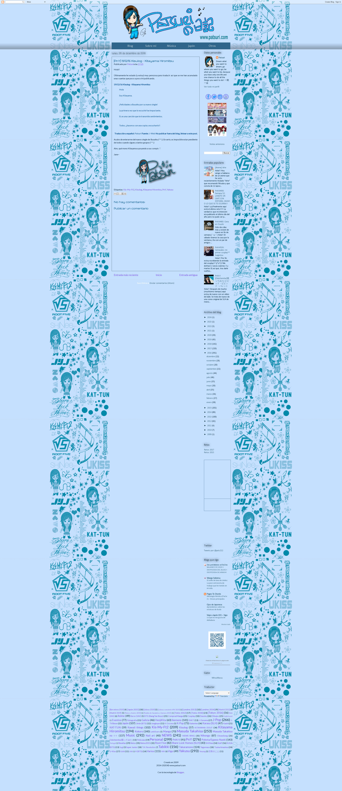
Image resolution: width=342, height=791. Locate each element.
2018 (209, 344)
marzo (209, 394)
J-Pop (217, 720)
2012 (209, 421)
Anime (121, 715)
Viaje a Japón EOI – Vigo (217, 615)
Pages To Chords (214, 594)
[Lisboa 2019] (149, 709)
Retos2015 (145, 743)
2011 (209, 426)
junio (209, 382)
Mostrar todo (225, 624)
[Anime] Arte (220, 168)
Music (130, 735)
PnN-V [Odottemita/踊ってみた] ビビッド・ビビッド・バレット (222, 281)
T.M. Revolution (148, 747)
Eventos (116, 720)
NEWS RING (188, 735)
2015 (209, 408)
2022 (209, 326)
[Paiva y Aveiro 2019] (133, 713)
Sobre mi (150, 46)
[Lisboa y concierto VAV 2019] (169, 710)
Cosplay (191, 716)
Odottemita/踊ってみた (121, 739)
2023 (209, 322)
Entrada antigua (188, 274)
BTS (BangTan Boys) (153, 716)
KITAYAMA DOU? (203, 727)
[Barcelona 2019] (117, 709)
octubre (210, 365)
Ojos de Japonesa (214, 605)
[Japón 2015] (133, 709)
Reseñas (122, 743)
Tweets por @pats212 (213, 551)
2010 (209, 430)
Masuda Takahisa (190, 731)
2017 (209, 349)
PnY (164, 189)
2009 (209, 434)
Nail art (150, 735)
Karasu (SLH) (210, 723)
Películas (141, 739)
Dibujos (215, 716)
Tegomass (205, 747)
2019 (209, 340)
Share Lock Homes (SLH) (186, 742)
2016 (209, 353)
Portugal (113, 743)
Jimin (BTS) (141, 723)
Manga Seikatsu (213, 578)
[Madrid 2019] (115, 713)
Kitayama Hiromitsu (152, 189)
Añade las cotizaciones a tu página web (217, 660)
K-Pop (180, 723)
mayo (209, 386)
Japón (191, 46)
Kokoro (139, 731)
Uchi (122, 751)
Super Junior (131, 747)
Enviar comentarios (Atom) (162, 283)
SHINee (209, 743)
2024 (209, 317)
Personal (156, 739)
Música (171, 46)
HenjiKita (160, 720)
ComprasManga (175, 716)
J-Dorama (203, 720)
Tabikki (163, 747)
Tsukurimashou (221, 747)
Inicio (159, 274)
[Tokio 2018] (197, 712)
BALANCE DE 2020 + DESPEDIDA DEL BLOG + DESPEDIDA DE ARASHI (217, 570)
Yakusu (170, 189)
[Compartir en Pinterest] (125, 193)
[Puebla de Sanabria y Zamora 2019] (157, 713)
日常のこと (214, 751)
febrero (210, 398)
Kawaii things (135, 727)
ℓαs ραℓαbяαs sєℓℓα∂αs (217, 565)
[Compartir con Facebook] (122, 193)
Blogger (180, 772)
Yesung (202, 751)
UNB (131, 751)
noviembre (211, 361)
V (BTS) (138, 751)
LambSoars (155, 731)
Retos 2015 (209, 452)
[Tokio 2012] (180, 712)
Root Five (160, 742)
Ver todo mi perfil (211, 87)
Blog (130, 46)
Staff (220, 743)
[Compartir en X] (120, 193)
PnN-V (176, 739)
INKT (191, 720)
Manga (167, 731)
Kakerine (193, 723)
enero (209, 402)
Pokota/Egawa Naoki (214, 739)
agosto (210, 373)
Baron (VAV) (136, 716)
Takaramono (186, 747)
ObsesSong (222, 735)
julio (209, 377)
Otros (212, 46)
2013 (209, 417)
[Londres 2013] (189, 709)
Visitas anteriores (217, 144)
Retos (133, 743)
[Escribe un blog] (117, 193)
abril (209, 390)
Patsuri (222, 58)
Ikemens (176, 720)
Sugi (121, 747)
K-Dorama (169, 723)
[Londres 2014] (208, 709)
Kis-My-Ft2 (128, 189)
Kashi (225, 723)
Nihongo (205, 735)
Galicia (145, 720)
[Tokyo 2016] (215, 712)
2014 (209, 412)
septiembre (212, 369)
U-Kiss (113, 751)
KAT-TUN (115, 727)
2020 (209, 335)
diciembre (211, 357)
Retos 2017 (209, 450)
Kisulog (138, 189)
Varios (150, 751)
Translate (224, 696)
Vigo (170, 751)
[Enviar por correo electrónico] (115, 193)
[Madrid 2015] (224, 709)
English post (228, 716)
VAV (163, 751)
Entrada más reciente (126, 274)
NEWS (167, 735)
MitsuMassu (217, 678)
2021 (209, 331)
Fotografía (132, 720)
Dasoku (203, 716)
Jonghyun (155, 723)
